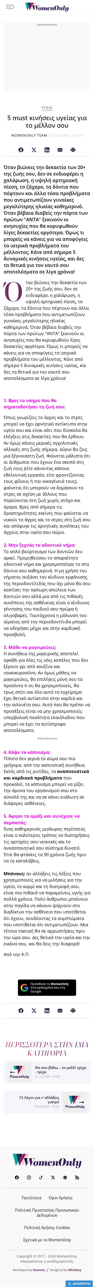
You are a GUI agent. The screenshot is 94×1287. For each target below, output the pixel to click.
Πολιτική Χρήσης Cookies (47, 1227)
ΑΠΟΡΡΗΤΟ (81, 1283)
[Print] (73, 150)
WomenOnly (47, 1161)
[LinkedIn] (47, 150)
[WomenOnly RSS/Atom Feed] (77, 1178)
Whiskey (74, 1270)
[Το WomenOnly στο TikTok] (41, 1178)
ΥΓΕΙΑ (47, 107)
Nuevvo (39, 1270)
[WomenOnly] (47, 7)
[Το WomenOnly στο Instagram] (28, 1178)
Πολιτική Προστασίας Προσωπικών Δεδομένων (47, 1212)
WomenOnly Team (29, 135)
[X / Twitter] (34, 150)
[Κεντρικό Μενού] (10, 7)
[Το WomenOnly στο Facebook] (16, 1178)
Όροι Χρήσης (61, 1197)
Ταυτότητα (31, 1197)
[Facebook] (21, 150)
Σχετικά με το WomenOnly (47, 1240)
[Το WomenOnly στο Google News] (65, 1178)
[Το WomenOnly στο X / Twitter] (53, 1178)
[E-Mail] (60, 150)
